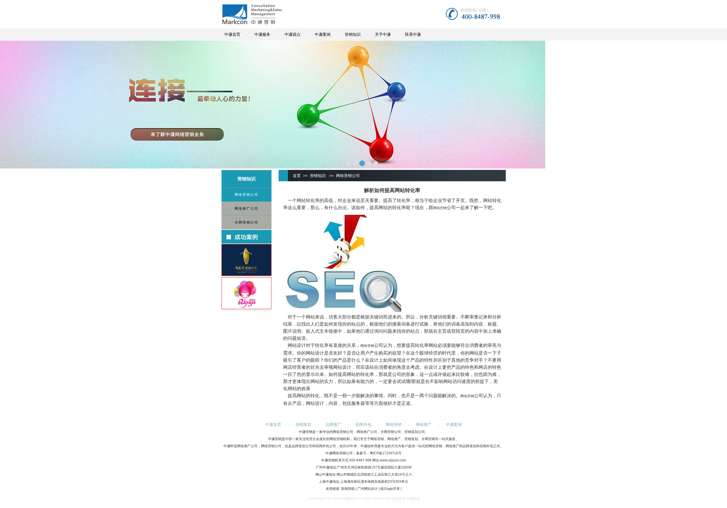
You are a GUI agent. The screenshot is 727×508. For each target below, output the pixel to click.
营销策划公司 (414, 432)
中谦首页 (232, 34)
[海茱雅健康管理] (246, 274)
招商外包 (363, 424)
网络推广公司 (246, 209)
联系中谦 (413, 34)
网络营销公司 (246, 195)
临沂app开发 (390, 489)
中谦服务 (262, 34)
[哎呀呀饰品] (246, 308)
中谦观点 (292, 34)
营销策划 (303, 424)
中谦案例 (323, 34)
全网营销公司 (246, 222)
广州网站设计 (367, 489)
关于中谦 (383, 34)
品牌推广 (333, 424)
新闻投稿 (348, 489)
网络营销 (440, 208)
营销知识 (353, 34)
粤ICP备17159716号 (386, 453)
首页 (297, 175)
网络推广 (424, 424)
